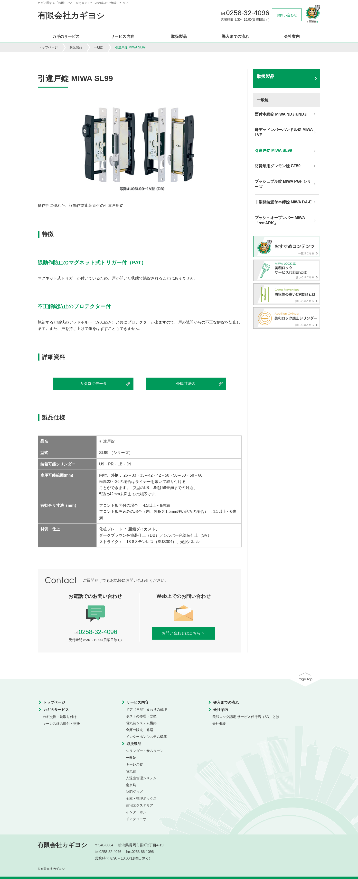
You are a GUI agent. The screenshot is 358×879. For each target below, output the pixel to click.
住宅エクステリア (139, 805)
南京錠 (131, 785)
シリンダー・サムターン (144, 751)
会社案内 (292, 36)
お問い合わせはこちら (181, 633)
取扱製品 (179, 36)
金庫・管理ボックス (141, 798)
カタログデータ (93, 383)
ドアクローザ (136, 819)
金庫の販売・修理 (139, 730)
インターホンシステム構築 (146, 737)
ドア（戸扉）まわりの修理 (146, 709)
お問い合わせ (287, 15)
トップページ (48, 47)
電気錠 (131, 771)
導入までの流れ (235, 36)
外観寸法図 (186, 383)
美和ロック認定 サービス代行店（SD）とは (245, 717)
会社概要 (219, 723)
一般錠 (98, 47)
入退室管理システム (141, 778)
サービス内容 (122, 36)
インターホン (136, 812)
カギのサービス (66, 36)
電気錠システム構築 (141, 723)
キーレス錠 (134, 764)
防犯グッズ (134, 792)
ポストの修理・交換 (141, 716)
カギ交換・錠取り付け (60, 717)
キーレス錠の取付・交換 (61, 723)
